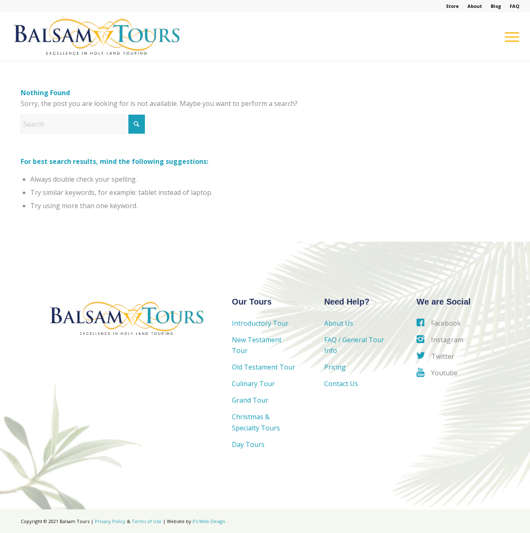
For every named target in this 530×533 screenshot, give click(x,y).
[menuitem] (452, 6)
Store (452, 6)
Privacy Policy (110, 521)
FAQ (514, 6)
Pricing (335, 367)
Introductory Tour (260, 323)
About (474, 6)
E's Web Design (209, 521)
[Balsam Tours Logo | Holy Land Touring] (96, 36)
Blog (496, 6)
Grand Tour (250, 400)
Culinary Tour (253, 383)
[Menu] (509, 36)
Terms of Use (146, 521)
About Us (338, 323)
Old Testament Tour (263, 367)
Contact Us (341, 383)
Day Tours (248, 444)
